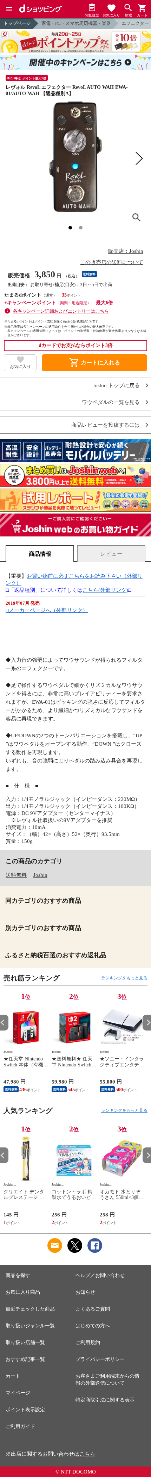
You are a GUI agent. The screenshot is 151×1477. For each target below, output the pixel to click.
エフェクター (135, 23)
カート (13, 1376)
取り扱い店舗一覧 (25, 1342)
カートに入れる (94, 362)
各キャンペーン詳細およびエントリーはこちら (61, 311)
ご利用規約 (88, 1342)
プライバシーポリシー (100, 1359)
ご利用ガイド (20, 1426)
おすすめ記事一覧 (25, 1359)
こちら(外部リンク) (105, 590)
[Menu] (9, 9)
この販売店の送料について (111, 262)
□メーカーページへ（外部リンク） (47, 610)
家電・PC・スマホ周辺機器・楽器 (76, 23)
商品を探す (18, 1275)
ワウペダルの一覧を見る (111, 402)
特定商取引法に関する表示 (105, 1400)
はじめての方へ (93, 1325)
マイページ (18, 1393)
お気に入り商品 (23, 1292)
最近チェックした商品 (30, 1309)
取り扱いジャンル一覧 (30, 1325)
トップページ (17, 23)
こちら (87, 1454)
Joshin (40, 875)
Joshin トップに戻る (116, 385)
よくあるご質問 (93, 1309)
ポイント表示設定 (25, 1409)
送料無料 (16, 875)
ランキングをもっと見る (124, 977)
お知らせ (85, 1292)
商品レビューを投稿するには (105, 425)
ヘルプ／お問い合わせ (100, 1275)
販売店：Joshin (125, 251)
